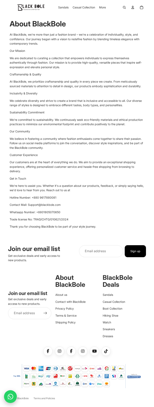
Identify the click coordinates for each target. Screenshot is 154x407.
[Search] (124, 7)
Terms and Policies (44, 398)
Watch (107, 322)
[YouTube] (94, 351)
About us (61, 294)
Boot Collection (112, 308)
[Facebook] (48, 351)
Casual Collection (114, 301)
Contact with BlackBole (70, 301)
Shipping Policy (65, 322)
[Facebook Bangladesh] (71, 351)
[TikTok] (106, 351)
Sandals (108, 294)
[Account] (132, 7)
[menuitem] (102, 7)
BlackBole (23, 398)
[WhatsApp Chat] (10, 396)
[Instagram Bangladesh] (82, 351)
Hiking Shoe (110, 315)
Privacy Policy (64, 308)
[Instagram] (59, 351)
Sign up (135, 251)
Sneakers (109, 329)
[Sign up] (45, 313)
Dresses (108, 336)
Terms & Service (66, 315)
